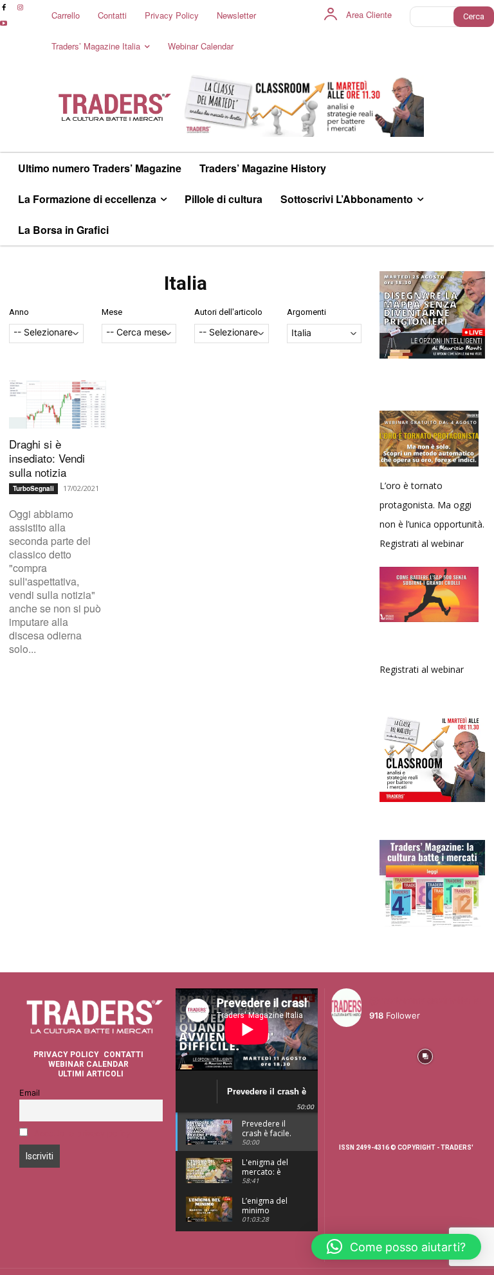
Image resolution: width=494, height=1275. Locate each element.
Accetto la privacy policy (82, 1133)
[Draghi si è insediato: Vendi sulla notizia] (57, 404)
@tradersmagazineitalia (425, 1000)
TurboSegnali (33, 488)
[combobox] (46, 333)
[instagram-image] (349, 1055)
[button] (396, 1247)
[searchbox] (46, 333)
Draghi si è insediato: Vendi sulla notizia (47, 458)
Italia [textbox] (301, 332)
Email (29, 1093)
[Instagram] (19, 8)
